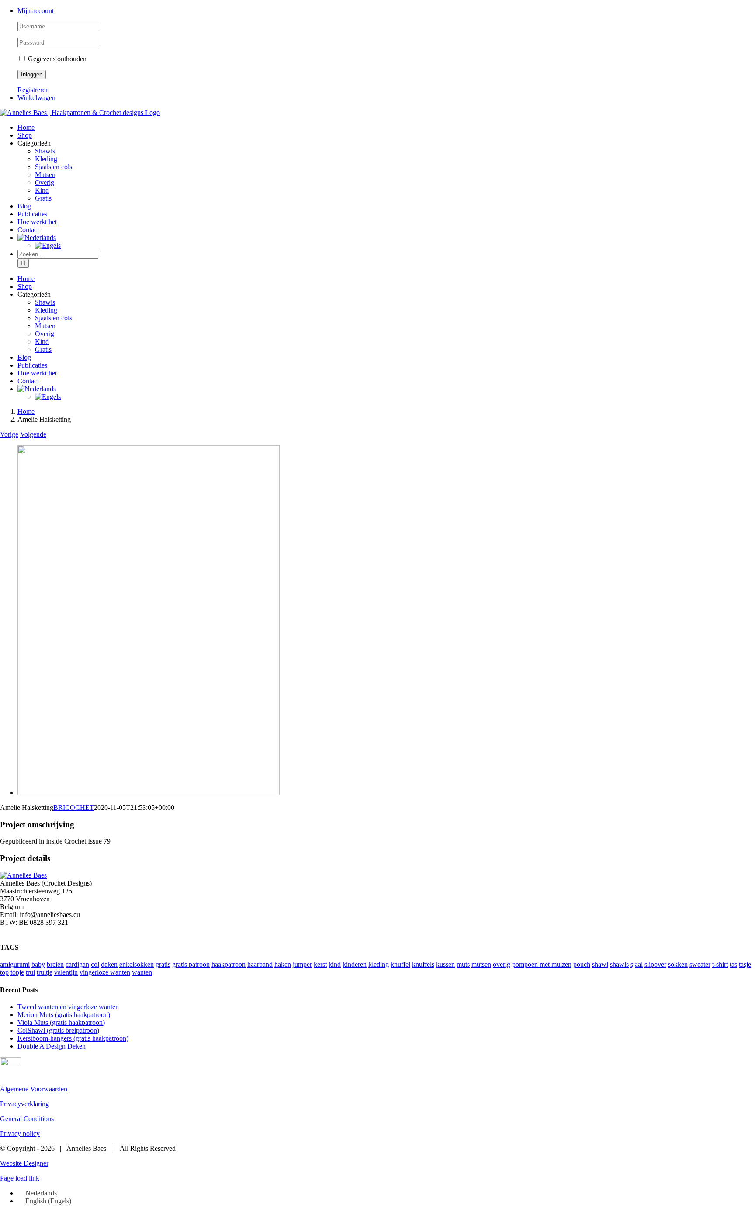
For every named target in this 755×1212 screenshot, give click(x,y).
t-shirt (720, 964)
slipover (655, 964)
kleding (378, 964)
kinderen (355, 964)
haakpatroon (228, 964)
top (4, 972)
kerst (320, 964)
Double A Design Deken (51, 1046)
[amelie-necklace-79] (148, 792)
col (95, 964)
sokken (678, 964)
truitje (44, 972)
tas (733, 964)
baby (38, 964)
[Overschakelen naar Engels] (48, 245)
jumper (302, 964)
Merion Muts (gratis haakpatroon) (63, 1014)
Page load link (19, 1178)
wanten (142, 972)
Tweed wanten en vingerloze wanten (68, 1007)
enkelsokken (136, 964)
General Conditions (27, 1118)
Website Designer (24, 1163)
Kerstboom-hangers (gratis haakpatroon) (72, 1038)
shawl (600, 964)
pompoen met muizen (541, 964)
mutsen (481, 964)
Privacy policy (20, 1133)
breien (55, 964)
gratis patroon (191, 964)
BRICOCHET (73, 807)
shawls (619, 964)
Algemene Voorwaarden (33, 1089)
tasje (745, 964)
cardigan (77, 964)
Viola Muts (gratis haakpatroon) (61, 1022)
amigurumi (15, 964)
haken (282, 964)
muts (463, 964)
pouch (581, 964)
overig (501, 964)
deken (109, 964)
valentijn (66, 972)
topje (17, 972)
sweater (699, 964)
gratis (163, 964)
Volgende (33, 434)
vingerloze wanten (105, 972)
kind (335, 964)
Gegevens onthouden (56, 59)
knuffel (400, 964)
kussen (445, 964)
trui (30, 972)
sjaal (636, 964)
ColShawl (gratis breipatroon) (58, 1030)
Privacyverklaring (24, 1104)
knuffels (423, 964)
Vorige (9, 434)
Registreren (33, 90)
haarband (260, 964)
